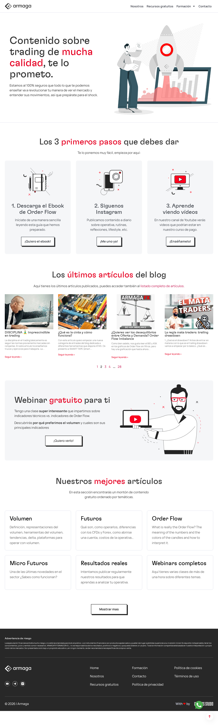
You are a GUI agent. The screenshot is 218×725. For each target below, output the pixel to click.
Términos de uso (186, 676)
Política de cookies (188, 668)
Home (94, 668)
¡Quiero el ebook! (38, 241)
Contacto (205, 6)
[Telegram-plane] (15, 683)
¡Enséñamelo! (180, 241)
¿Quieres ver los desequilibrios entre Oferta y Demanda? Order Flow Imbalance (135, 335)
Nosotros (137, 6)
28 (119, 366)
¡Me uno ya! (109, 241)
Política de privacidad (147, 684)
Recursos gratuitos (160, 6)
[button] (213, 709)
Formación (184, 6)
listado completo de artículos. (162, 286)
